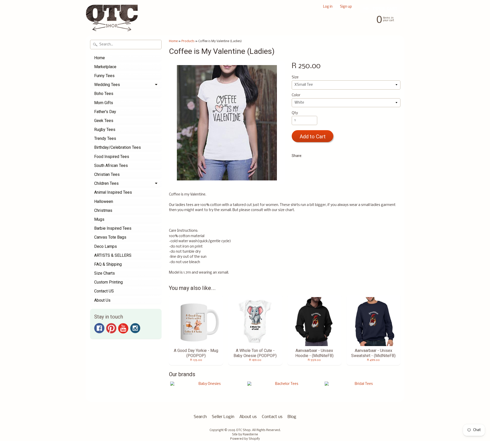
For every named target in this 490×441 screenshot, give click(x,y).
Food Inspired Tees (111, 156)
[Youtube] (123, 328)
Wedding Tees (107, 84)
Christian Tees (107, 174)
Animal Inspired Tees (113, 192)
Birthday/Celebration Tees (117, 147)
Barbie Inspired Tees (112, 228)
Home (99, 57)
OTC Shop (243, 430)
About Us (102, 300)
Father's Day (105, 111)
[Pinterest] (111, 328)
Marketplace (105, 66)
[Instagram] (135, 328)
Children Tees (106, 183)
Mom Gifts (103, 102)
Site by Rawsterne (245, 434)
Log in (328, 7)
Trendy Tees (105, 138)
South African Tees (111, 165)
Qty (295, 113)
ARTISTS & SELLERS (112, 255)
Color (296, 95)
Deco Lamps (105, 246)
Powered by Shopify (245, 438)
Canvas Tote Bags (110, 237)
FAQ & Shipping (108, 264)
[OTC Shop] (112, 24)
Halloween (103, 201)
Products (187, 41)
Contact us (272, 416)
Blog (292, 416)
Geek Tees (103, 120)
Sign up (346, 7)
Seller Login (223, 416)
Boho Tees (103, 93)
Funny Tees (104, 75)
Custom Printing (108, 282)
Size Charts (104, 273)
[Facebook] (99, 328)
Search (200, 416)
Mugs (99, 219)
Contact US (104, 291)
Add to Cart (313, 136)
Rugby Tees (104, 129)
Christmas (103, 210)
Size (295, 77)
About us (248, 416)
